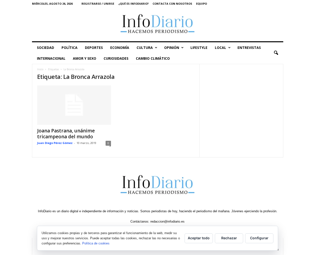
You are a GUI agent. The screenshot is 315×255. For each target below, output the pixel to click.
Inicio (40, 69)
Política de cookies (96, 243)
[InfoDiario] (157, 24)
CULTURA (145, 47)
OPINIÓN (171, 47)
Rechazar (229, 238)
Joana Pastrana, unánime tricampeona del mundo (66, 134)
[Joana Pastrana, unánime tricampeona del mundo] (74, 105)
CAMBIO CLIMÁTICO (153, 58)
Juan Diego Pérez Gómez (55, 143)
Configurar (259, 238)
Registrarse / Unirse (97, 3)
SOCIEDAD (45, 47)
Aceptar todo (199, 238)
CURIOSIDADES (116, 58)
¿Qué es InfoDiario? (133, 3)
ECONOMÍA (119, 47)
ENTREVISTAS (249, 47)
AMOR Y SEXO (84, 58)
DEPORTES (94, 47)
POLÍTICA (70, 47)
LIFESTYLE (198, 47)
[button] (275, 53)
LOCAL (220, 47)
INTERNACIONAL (51, 58)
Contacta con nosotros (172, 3)
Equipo (201, 3)
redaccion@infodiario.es (167, 221)
